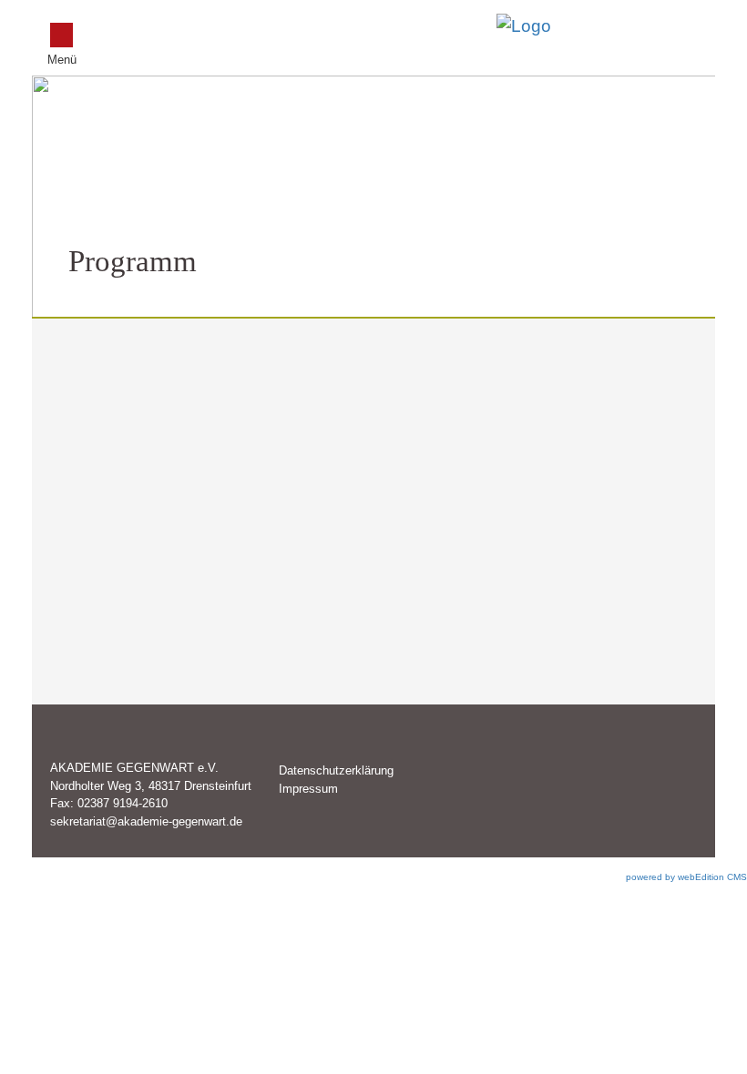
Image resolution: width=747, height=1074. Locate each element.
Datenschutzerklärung (336, 770)
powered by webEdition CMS (686, 877)
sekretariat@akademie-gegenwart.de (146, 821)
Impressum (308, 788)
